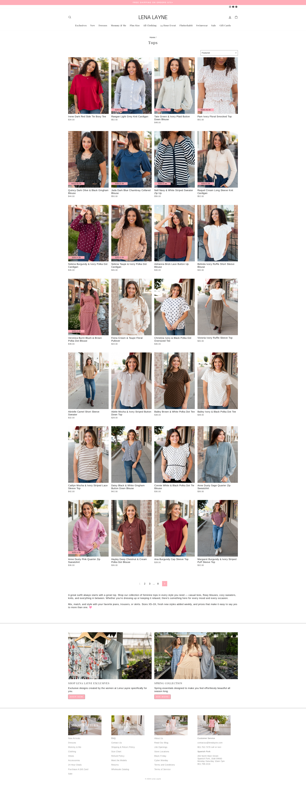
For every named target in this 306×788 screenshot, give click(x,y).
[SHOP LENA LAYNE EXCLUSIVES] (110, 655)
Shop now (76, 697)
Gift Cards (225, 25)
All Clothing (150, 25)
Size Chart (116, 751)
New (92, 25)
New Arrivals (74, 738)
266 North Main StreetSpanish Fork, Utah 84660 (209, 757)
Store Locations (161, 751)
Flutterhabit (186, 25)
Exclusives (81, 25)
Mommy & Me (118, 25)
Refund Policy (118, 756)
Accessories (74, 760)
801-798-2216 (203, 764)
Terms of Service (162, 769)
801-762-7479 (203, 747)
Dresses (103, 25)
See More (162, 697)
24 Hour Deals (75, 765)
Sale (213, 25)
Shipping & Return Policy (123, 747)
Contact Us (116, 743)
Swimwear (202, 25)
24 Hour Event (168, 25)
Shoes (71, 756)
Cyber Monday (161, 760)
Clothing (72, 751)
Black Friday (160, 756)
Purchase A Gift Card (78, 769)
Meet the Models (119, 760)
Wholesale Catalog (120, 769)
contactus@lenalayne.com (210, 743)
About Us (158, 738)
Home (152, 37)
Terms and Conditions (164, 765)
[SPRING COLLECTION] (196, 655)
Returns (115, 765)
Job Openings (160, 747)
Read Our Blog (161, 743)
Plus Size (135, 25)
